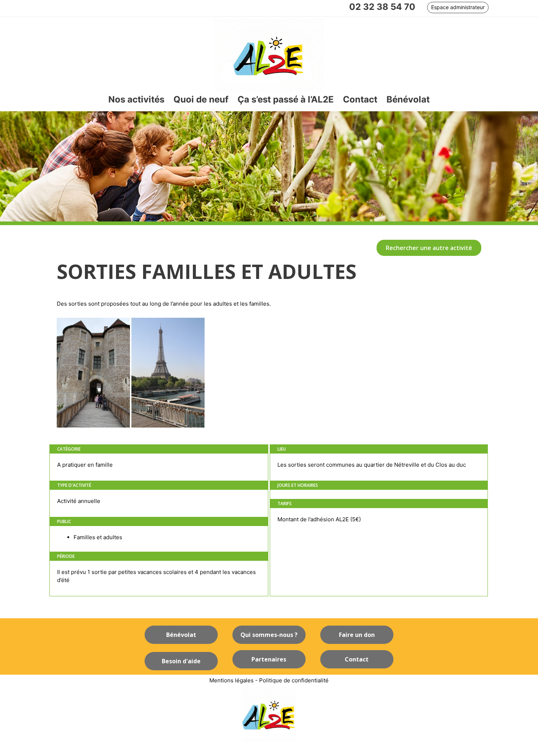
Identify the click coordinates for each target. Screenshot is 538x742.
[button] (458, 7)
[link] (136, 100)
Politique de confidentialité (294, 680)
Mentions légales (231, 680)
